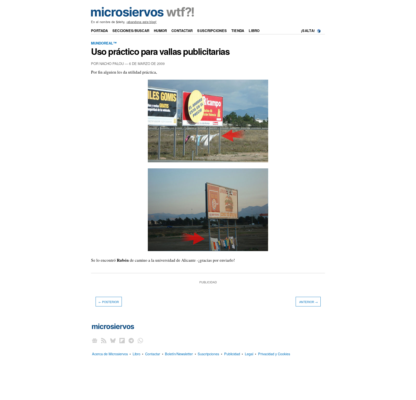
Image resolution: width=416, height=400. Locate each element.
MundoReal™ (104, 43)
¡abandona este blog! (141, 21)
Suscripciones (212, 30)
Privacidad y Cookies (274, 353)
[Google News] (94, 340)
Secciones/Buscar (131, 30)
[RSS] (103, 340)
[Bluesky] (113, 340)
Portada (99, 30)
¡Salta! (308, 30)
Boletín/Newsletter (179, 353)
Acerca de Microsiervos (110, 353)
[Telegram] (131, 340)
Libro (254, 30)
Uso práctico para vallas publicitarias (160, 51)
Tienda (237, 30)
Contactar (182, 30)
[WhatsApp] (140, 340)
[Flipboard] (122, 340)
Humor (160, 30)
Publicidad (232, 353)
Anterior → (308, 301)
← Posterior (108, 301)
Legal (249, 353)
